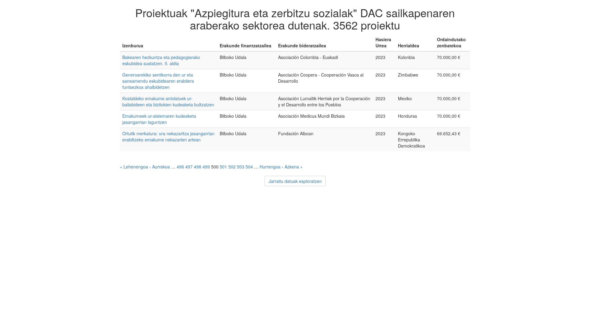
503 (240, 167)
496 (180, 167)
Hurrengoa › (271, 167)
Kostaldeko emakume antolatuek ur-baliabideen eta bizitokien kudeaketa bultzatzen (168, 101)
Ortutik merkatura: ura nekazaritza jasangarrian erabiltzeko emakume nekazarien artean (168, 136)
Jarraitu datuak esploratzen (295, 181)
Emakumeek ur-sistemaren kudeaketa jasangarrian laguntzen (159, 119)
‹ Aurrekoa (159, 167)
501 (223, 167)
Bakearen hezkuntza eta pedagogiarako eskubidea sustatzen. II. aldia (161, 60)
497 (189, 167)
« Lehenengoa (134, 167)
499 (206, 167)
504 (249, 167)
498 (197, 167)
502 (232, 167)
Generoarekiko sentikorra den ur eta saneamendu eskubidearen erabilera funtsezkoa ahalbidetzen (158, 81)
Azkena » (294, 167)
